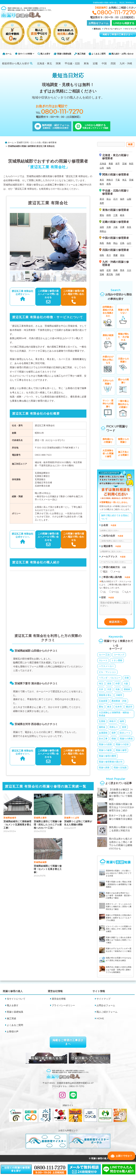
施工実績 (81, 53)
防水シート (125, 732)
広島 (122, 243)
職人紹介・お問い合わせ (122, 53)
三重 (115, 215)
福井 (122, 199)
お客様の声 (12, 1031)
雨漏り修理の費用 (107, 756)
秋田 (131, 163)
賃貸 (124, 727)
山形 (102, 167)
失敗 (117, 689)
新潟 (102, 199)
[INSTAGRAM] (62, 1096)
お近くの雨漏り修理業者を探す (17, 1169)
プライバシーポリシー (113, 29)
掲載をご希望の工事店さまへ (118, 34)
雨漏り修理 (121, 750)
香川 (108, 255)
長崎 (115, 270)
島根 (108, 243)
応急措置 (103, 701)
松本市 (118, 706)
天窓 (109, 689)
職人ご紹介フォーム (107, 1011)
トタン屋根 (116, 660)
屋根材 (127, 689)
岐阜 (122, 215)
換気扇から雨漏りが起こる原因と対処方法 (120, 829)
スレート (103, 660)
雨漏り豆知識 (120, 767)
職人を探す (45, 53)
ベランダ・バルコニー (109, 677)
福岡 (102, 270)
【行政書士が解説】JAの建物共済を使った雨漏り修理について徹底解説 (121, 794)
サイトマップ (130, 29)
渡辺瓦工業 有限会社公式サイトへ (22, 292)
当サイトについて (16, 998)
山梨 (129, 199)
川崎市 (119, 695)
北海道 (103, 163)
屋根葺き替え (105, 695)
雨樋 (113, 738)
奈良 (129, 227)
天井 (101, 689)
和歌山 (103, 231)
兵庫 (122, 227)
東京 (102, 179)
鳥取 (102, 243)
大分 (129, 270)
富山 (108, 199)
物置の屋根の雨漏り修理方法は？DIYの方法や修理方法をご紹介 (121, 807)
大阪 (115, 227)
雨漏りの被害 (105, 750)
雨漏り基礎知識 (64, 53)
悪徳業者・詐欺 (119, 701)
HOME (100, 1018)
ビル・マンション (107, 672)
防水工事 (103, 738)
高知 (122, 255)
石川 (115, 199)
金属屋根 (103, 732)
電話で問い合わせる (73, 294)
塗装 (109, 683)
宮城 (124, 163)
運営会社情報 (59, 998)
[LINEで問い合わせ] (73, 1096)
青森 (111, 163)
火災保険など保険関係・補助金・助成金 (115, 714)
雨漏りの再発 (126, 738)
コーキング (119, 654)
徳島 (102, 255)
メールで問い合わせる (48, 294)
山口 (129, 243)
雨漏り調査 (104, 767)
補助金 (102, 727)
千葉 (117, 179)
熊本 (122, 270)
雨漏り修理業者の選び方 (111, 761)
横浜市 (129, 706)
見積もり (113, 727)
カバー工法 (104, 654)
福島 (108, 167)
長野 (102, 203)
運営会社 (97, 29)
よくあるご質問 (98, 53)
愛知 (102, 215)
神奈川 (109, 179)
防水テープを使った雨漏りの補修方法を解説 (120, 817)
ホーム (8, 53)
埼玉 (124, 179)
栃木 (102, 184)
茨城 (131, 179)
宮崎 (102, 274)
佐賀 (108, 270)
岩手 (117, 163)
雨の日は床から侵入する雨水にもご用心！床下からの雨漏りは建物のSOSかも (120, 843)
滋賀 (102, 227)
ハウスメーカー (106, 666)
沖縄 (117, 274)
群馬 (108, 184)
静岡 (108, 215)
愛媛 (115, 255)
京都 (108, 227)
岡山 (115, 243)
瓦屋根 (102, 721)
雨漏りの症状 (122, 744)
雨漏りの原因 (105, 744)
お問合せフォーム (106, 1005)
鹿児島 (109, 274)
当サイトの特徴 (25, 53)
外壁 (117, 683)
